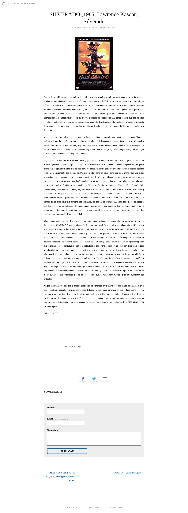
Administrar (116, 507)
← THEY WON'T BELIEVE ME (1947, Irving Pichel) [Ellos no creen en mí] (60, 477)
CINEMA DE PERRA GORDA (22, 3)
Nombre (51, 407)
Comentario (52, 430)
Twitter (94, 379)
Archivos (94, 507)
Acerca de (72, 507)
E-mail (57, 419)
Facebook (83, 379)
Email (105, 379)
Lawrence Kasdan (108, 27)
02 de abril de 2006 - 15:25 (84, 27)
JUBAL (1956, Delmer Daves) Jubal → (128, 475)
